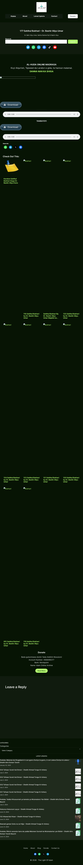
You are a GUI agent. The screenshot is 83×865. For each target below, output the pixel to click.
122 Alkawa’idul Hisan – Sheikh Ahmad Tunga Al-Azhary (20, 817)
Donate (73, 16)
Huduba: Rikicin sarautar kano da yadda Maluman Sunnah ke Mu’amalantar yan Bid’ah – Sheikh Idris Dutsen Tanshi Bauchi (36, 832)
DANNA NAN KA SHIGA (41, 71)
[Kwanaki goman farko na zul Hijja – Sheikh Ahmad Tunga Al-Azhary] (78, 826)
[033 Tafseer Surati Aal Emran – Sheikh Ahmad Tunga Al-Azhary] (78, 779)
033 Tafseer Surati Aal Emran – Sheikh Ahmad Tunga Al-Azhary (23, 777)
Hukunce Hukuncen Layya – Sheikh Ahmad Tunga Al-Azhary (22, 809)
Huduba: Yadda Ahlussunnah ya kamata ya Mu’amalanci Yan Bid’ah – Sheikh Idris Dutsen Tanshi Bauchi (35, 800)
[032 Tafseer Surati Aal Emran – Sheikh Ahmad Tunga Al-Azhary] (78, 786)
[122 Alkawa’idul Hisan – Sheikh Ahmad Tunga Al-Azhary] (78, 818)
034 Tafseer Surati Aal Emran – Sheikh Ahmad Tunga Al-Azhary (23, 770)
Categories (4, 746)
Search (8, 39)
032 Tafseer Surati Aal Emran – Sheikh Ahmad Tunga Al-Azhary (23, 785)
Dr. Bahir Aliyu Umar (30, 35)
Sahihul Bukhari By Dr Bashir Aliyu (48, 35)
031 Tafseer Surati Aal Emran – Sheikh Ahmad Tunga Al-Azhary (23, 792)
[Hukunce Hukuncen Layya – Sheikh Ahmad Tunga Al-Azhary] (78, 811)
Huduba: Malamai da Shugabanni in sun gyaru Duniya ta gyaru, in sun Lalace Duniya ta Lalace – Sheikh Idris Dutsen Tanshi (35, 761)
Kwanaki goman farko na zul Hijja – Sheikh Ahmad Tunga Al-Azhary (24, 824)
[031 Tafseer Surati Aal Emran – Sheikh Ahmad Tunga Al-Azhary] (78, 794)
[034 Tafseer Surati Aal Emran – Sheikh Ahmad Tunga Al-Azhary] (78, 772)
